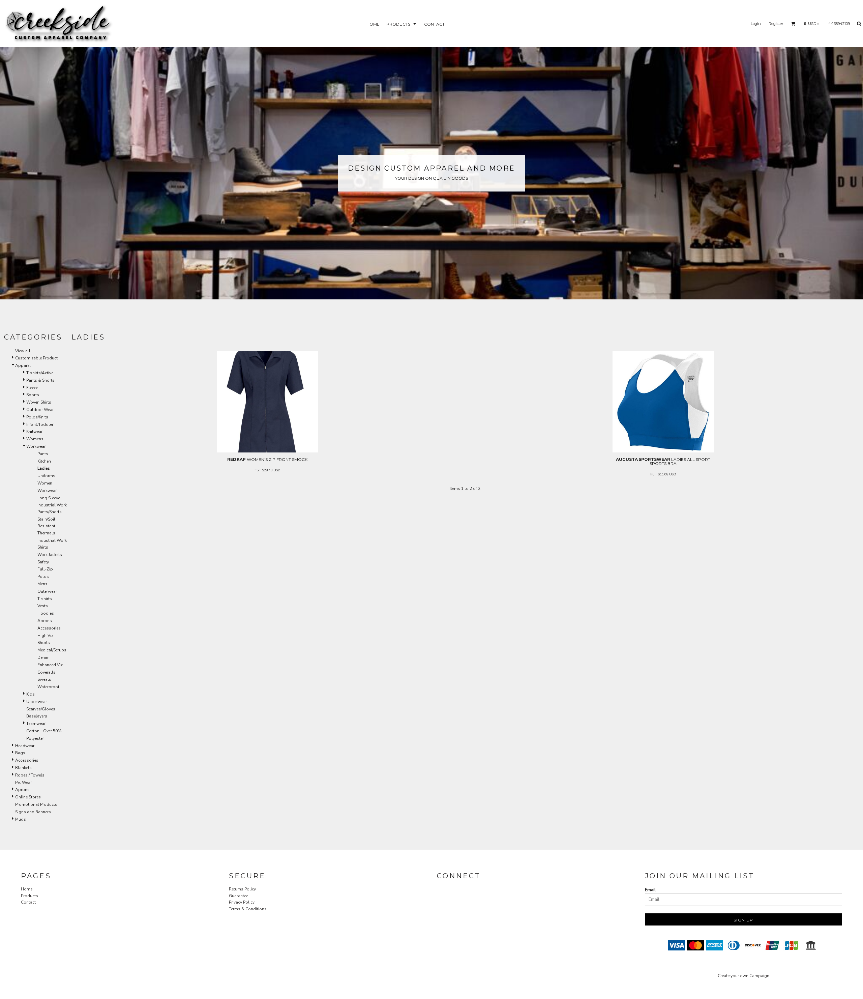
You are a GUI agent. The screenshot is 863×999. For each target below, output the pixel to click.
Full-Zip (45, 569)
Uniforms (46, 475)
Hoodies (45, 613)
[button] (402, 24)
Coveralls (46, 672)
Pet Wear (23, 782)
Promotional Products (36, 804)
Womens (34, 439)
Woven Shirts (38, 402)
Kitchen (44, 461)
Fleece (32, 387)
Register (776, 23)
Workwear (36, 446)
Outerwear (47, 591)
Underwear (36, 701)
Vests (42, 606)
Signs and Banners (33, 812)
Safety (43, 562)
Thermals (46, 533)
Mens (42, 584)
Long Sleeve (48, 498)
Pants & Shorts (40, 380)
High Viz (45, 635)
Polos (43, 576)
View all (22, 351)
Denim (43, 657)
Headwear (24, 745)
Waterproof (48, 686)
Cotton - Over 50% (44, 731)
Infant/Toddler (39, 424)
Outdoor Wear (40, 409)
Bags (20, 753)
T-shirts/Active (39, 373)
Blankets (23, 767)
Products (29, 896)
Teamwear (36, 723)
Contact (28, 902)
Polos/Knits (37, 417)
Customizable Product (36, 358)
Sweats (44, 679)
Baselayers (36, 716)
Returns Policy (242, 889)
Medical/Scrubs (51, 650)
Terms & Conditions (248, 909)
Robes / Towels (29, 775)
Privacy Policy (242, 902)
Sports (32, 395)
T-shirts (44, 598)
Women (44, 483)
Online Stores (28, 797)
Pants (42, 454)
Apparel (23, 365)
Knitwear (34, 431)
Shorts (43, 642)
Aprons (44, 620)
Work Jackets (49, 554)
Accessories (49, 628)
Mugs (20, 819)
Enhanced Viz (50, 665)
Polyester (35, 738)
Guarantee (238, 896)
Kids (30, 694)
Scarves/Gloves (40, 709)
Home (26, 889)
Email (650, 889)
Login (756, 23)
